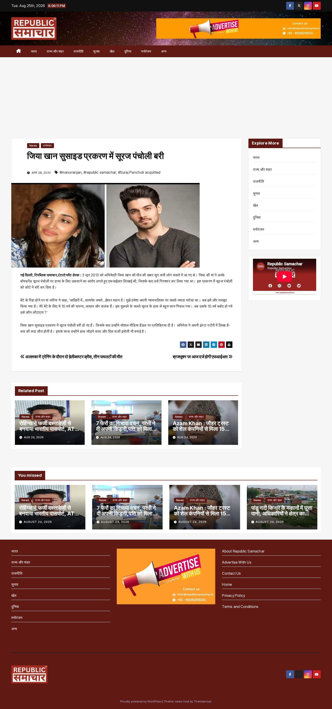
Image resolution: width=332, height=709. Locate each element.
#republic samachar (100, 172)
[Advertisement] (166, 91)
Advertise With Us (236, 562)
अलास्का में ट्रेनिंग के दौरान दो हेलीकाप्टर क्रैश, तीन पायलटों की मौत (73, 356)
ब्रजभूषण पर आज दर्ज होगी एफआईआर (200, 356)
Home (227, 584)
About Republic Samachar (243, 551)
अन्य (164, 51)
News (33, 145)
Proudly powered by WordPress (141, 701)
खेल (112, 51)
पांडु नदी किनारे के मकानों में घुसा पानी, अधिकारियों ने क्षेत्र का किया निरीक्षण (281, 513)
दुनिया (127, 51)
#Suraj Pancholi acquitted (139, 172)
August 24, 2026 (38, 522)
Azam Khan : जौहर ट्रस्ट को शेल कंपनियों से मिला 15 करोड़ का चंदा (201, 429)
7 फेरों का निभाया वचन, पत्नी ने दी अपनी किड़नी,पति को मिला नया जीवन (125, 429)
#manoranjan (71, 172)
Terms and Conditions (240, 606)
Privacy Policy (233, 595)
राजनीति (78, 51)
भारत (34, 51)
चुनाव (96, 51)
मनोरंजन (146, 51)
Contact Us (231, 573)
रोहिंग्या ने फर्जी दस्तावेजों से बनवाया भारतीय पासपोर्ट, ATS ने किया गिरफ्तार (48, 429)
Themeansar (202, 701)
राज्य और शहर (55, 51)
